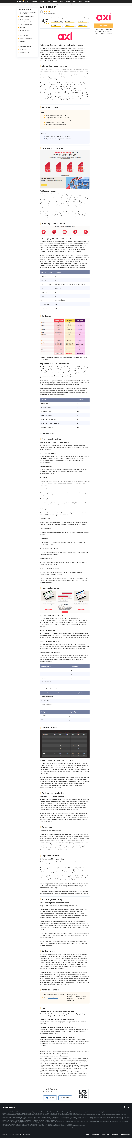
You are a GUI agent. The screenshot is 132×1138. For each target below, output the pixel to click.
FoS (21, 55)
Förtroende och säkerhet (26, 22)
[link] (103, 17)
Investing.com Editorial (49, 13)
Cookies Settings (125, 1134)
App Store (51, 1097)
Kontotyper (22, 27)
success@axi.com (53, 998)
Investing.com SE (23, 1)
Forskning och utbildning (26, 38)
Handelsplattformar (24, 33)
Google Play (66, 1097)
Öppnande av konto (24, 44)
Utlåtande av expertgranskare (27, 16)
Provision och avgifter (25, 30)
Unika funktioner (24, 35)
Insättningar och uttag (25, 46)
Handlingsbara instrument (26, 24)
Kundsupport (23, 41)
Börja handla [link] (103, 26)
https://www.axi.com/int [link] (57, 995)
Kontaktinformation (24, 52)
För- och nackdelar (24, 19)
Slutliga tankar (23, 49)
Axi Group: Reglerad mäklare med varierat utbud (28, 13)
